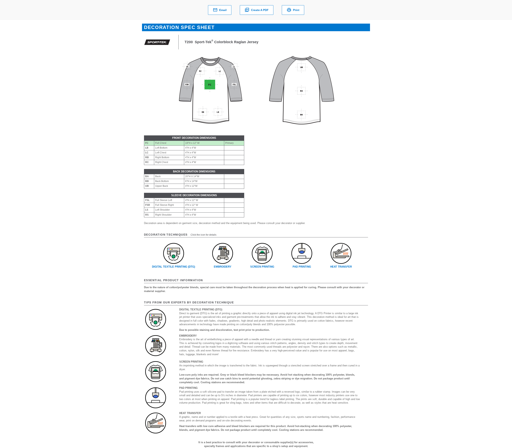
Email (223, 10)
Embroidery (222, 266)
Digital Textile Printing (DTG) (173, 266)
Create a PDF (260, 10)
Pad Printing (302, 266)
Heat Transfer (341, 266)
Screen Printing (262, 266)
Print (296, 10)
